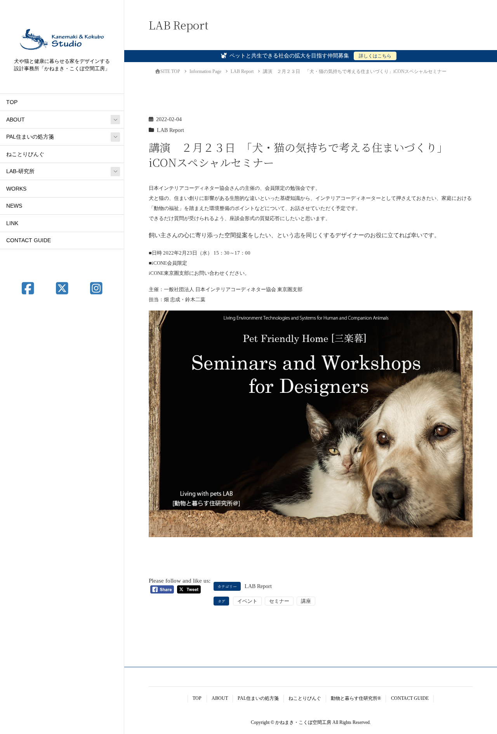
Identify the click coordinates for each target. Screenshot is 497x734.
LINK (12, 223)
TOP (11, 102)
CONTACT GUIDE (28, 240)
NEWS (14, 206)
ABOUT (15, 120)
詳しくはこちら (375, 56)
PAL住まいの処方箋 (30, 137)
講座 (306, 601)
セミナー (279, 601)
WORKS (16, 189)
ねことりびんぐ (25, 154)
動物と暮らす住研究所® (356, 698)
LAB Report (170, 130)
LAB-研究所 (20, 171)
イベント (247, 601)
